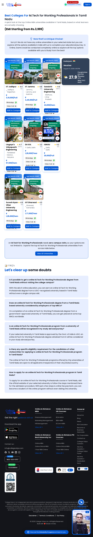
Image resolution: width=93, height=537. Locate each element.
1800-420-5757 (12, 459)
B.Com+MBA (60, 423)
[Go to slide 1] (12, 82)
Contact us (81, 438)
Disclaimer (33, 516)
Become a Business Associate (81, 430)
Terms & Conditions (46, 516)
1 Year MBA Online (41, 449)
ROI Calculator (82, 424)
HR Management (41, 423)
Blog (78, 418)
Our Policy (60, 516)
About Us (80, 415)
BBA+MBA (59, 420)
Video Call (10, 106)
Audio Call (29, 165)
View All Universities (45, 253)
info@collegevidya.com (14, 448)
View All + (39, 427)
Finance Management (43, 417)
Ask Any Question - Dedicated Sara (81, 460)
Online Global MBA (42, 446)
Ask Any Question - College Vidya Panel (82, 450)
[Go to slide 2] (14, 140)
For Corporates (82, 435)
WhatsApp (10, 102)
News (79, 421)
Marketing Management (44, 420)
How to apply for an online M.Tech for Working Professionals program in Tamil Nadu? (45, 373)
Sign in (87, 4)
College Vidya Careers (82, 442)
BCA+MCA (60, 417)
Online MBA (39, 443)
